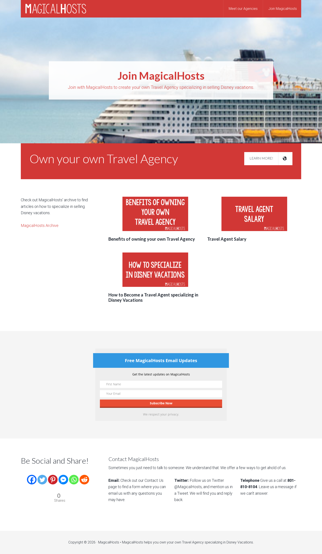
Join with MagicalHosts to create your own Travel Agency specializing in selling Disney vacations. (161, 80)
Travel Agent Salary (226, 239)
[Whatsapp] (74, 476)
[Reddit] (84, 476)
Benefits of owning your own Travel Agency (151, 239)
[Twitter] (42, 476)
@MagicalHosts (188, 486)
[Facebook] (32, 476)
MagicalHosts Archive (39, 225)
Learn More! (261, 158)
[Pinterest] (53, 476)
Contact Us (154, 480)
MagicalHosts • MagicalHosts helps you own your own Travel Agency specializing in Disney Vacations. (176, 542)
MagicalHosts (56, 9)
